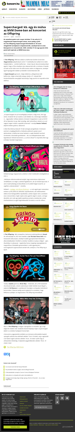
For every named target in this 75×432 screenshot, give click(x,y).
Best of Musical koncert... (58, 258)
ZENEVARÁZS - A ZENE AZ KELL (58, 269)
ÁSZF (21, 412)
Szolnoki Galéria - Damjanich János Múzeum (69, 221)
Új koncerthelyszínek (60, 198)
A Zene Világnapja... (69, 256)
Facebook (55, 9)
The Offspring (11, 347)
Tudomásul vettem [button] (15, 427)
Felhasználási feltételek (25, 414)
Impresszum (23, 397)
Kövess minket (58, 167)
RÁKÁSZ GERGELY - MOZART (58, 304)
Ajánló (4, 9)
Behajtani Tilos (68, 195)
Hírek (40, 9)
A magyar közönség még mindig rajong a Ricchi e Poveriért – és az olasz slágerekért (25, 378)
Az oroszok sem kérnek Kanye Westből (16, 367)
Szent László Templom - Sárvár (69, 209)
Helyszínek (32, 9)
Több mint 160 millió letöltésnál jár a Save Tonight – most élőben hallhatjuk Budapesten (63, 110)
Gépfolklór (56, 193)
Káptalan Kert (57, 206)
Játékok (47, 9)
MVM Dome (20, 347)
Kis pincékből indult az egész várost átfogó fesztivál (19, 369)
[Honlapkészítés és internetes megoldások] (67, 427)
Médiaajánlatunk (24, 399)
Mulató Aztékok (58, 186)
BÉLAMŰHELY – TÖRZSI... (58, 292)
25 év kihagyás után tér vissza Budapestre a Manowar (62, 87)
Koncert (21, 405)
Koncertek (13, 9)
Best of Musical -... (69, 268)
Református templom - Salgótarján (58, 219)
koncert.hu (17, 36)
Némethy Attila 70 (69, 291)
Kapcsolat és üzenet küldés (51, 425)
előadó (25, 405)
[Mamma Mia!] (47, 6)
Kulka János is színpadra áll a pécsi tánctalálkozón (19, 375)
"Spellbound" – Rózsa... (69, 299)
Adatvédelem (23, 410)
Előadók (22, 9)
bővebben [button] (21, 423)
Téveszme (67, 185)
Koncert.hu (66, 171)
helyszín (30, 405)
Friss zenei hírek (58, 82)
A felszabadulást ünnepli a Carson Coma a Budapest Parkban (22, 372)
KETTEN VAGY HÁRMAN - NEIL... (58, 281)
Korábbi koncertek (24, 408)
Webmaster (42, 425)
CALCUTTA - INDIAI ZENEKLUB (69, 281)
